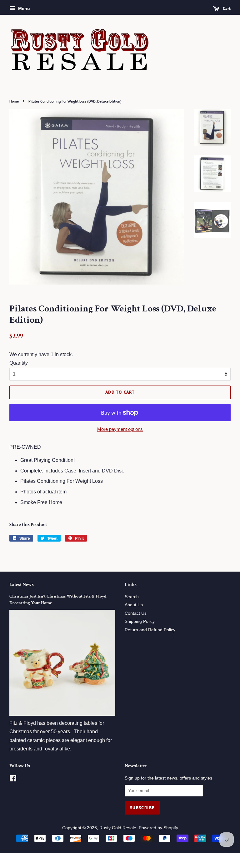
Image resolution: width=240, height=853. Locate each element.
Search (132, 596)
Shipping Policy (140, 621)
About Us (134, 605)
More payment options (120, 429)
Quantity (18, 363)
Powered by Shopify (158, 827)
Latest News (21, 585)
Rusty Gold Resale (117, 827)
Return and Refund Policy (150, 630)
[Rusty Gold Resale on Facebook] (13, 779)
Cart (226, 8)
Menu (23, 8)
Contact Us (136, 613)
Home (14, 101)
